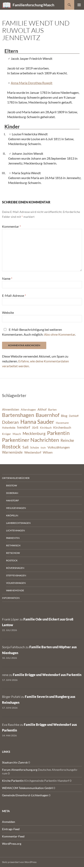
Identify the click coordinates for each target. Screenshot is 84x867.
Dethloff (73, 415)
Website (8, 312)
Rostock (11, 446)
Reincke (67, 440)
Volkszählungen (59, 447)
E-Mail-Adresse (14, 295)
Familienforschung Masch (33, 5)
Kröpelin (12, 515)
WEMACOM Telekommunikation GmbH (27, 788)
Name (7, 278)
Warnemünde (12, 452)
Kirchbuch (46, 427)
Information (11, 597)
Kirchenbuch (62, 427)
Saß (25, 447)
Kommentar (11, 226)
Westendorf (32, 452)
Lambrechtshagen (18, 522)
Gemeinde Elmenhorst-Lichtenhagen (25, 795)
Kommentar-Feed (13, 836)
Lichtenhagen (15, 530)
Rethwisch (13, 545)
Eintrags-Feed (11, 829)
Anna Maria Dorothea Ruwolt (31, 83)
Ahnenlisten (10, 409)
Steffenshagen (16, 575)
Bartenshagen (18, 415)
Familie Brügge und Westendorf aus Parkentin (47, 675)
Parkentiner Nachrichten (30, 440)
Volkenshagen (16, 582)
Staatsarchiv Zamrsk (15, 762)
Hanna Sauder (37, 422)
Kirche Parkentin (13, 780)
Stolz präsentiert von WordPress (19, 862)
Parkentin (58, 433)
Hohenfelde (8, 427)
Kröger (6, 434)
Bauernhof (47, 415)
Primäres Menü (79, 5)
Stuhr (43, 447)
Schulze (34, 447)
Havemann (62, 422)
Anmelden (8, 821)
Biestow (11, 485)
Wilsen (48, 452)
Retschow (13, 552)
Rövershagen (15, 567)
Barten (52, 409)
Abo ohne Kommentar (59, 334)
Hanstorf (12, 500)
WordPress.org (11, 843)
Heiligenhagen (16, 507)
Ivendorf (23, 427)
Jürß (35, 427)
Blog (64, 415)
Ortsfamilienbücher (16, 477)
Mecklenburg (34, 433)
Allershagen (28, 409)
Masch (17, 434)
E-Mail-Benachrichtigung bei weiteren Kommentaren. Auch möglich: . (39, 332)
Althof (42, 409)
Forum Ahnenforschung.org (19, 769)
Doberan (10, 422)
